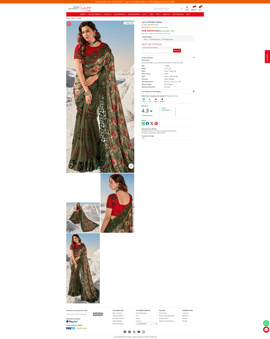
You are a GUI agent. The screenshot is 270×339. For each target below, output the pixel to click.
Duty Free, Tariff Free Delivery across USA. (156, 33)
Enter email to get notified (150, 47)
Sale (188, 14)
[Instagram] (143, 331)
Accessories (178, 14)
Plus (144, 14)
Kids (157, 14)
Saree (82, 14)
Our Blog (184, 318)
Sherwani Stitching (118, 323)
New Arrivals (119, 14)
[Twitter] (151, 124)
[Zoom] (100, 97)
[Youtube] (139, 331)
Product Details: (147, 57)
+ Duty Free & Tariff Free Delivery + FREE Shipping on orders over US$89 (149, 2)
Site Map (184, 321)
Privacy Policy (163, 313)
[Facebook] (147, 124)
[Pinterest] (156, 124)
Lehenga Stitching (118, 316)
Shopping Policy (163, 318)
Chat (143, 101)
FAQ (137, 316)
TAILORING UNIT (118, 310)
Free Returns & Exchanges (151, 91)
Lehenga (107, 14)
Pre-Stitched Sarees (118, 318)
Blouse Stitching (117, 313)
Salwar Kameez (94, 14)
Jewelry (166, 14)
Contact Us (185, 313)
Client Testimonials (141, 313)
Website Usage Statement (166, 321)
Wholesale (185, 316)
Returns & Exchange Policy (167, 316)
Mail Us (138, 318)
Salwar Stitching (117, 321)
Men (151, 14)
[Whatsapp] (143, 123)
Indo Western (133, 14)
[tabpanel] (100, 97)
